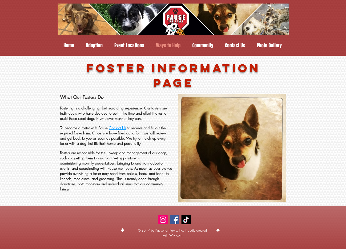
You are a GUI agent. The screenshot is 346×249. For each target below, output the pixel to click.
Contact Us (117, 127)
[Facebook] (174, 219)
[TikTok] (186, 219)
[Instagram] (163, 219)
